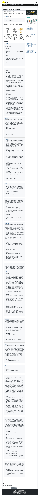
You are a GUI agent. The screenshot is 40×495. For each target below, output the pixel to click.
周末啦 (7, 6)
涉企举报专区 (25, 493)
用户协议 (19, 490)
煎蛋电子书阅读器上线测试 (31, 26)
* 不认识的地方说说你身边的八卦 (31, 44)
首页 (4, 4)
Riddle (5, 11)
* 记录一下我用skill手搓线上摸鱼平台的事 (32, 47)
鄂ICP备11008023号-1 (16, 491)
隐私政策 (21, 490)
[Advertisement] (32, 61)
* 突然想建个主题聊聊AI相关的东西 (31, 42)
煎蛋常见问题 (6, 16)
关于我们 (16, 490)
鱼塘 (16, 4)
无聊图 (13, 4)
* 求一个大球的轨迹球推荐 (30, 43)
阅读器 (23, 4)
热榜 (18, 4)
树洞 (6, 4)
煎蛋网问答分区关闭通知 (30, 27)
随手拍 (11, 4)
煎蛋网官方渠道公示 (30, 29)
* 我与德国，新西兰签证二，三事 (31, 52)
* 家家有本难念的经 (29, 45)
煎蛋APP (24, 490)
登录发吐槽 (14, 487)
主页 (4, 6)
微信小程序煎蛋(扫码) (32, 34)
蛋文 (7, 271)
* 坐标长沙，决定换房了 (29, 40)
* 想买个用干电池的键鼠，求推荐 (31, 51)
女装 (8, 4)
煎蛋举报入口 (14, 493)
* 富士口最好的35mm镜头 (30, 50)
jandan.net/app (31, 35)
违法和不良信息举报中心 (20, 493)
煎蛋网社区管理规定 (30, 28)
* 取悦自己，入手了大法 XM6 (30, 46)
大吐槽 (20, 4)
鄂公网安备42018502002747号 (23, 491)
